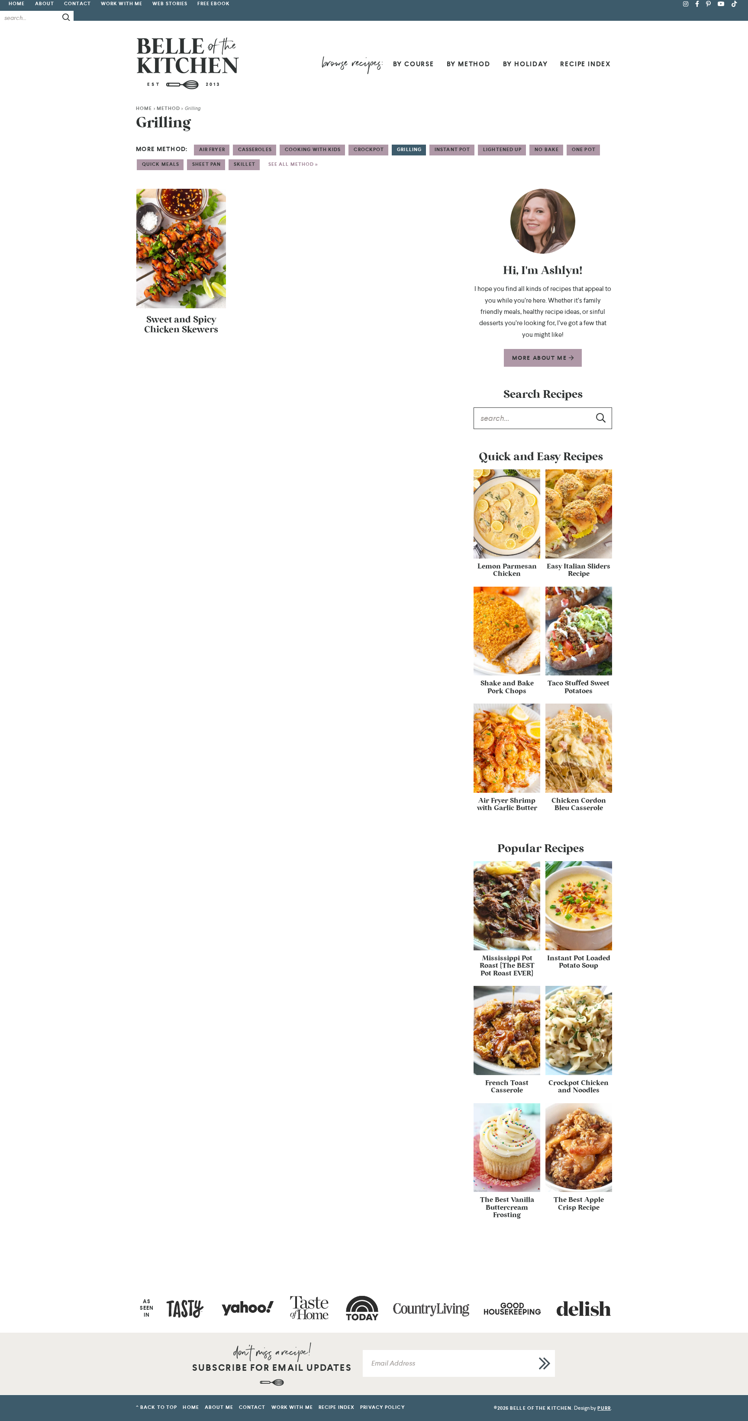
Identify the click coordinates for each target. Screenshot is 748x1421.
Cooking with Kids (313, 149)
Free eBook (213, 3)
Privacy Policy (382, 1407)
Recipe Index (585, 64)
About (45, 3)
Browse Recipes (352, 65)
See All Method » (293, 164)
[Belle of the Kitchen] (188, 63)
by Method (468, 64)
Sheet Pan (206, 164)
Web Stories (169, 3)
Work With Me (121, 3)
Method (169, 108)
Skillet (244, 164)
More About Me (540, 358)
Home (17, 3)
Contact (77, 3)
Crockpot (369, 149)
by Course (413, 64)
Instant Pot (452, 149)
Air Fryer (212, 149)
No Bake (547, 149)
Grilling (409, 149)
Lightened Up (502, 149)
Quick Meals (160, 164)
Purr (603, 1408)
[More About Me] (543, 221)
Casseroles (255, 149)
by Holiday (525, 64)
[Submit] (67, 17)
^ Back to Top (156, 1407)
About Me (219, 1407)
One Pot (584, 149)
